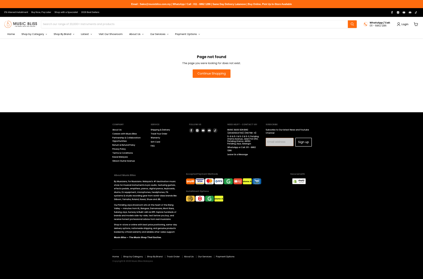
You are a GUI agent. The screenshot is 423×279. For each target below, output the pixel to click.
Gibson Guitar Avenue (123, 160)
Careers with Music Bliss (124, 133)
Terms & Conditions (122, 153)
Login (405, 24)
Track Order (173, 256)
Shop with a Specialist (66, 12)
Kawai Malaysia (120, 156)
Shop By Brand (155, 256)
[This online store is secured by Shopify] (300, 183)
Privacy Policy (119, 149)
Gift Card (155, 141)
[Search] (352, 24)
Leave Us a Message (237, 154)
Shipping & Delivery (160, 129)
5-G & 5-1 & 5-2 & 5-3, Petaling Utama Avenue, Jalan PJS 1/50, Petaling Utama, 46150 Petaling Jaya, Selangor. (243, 140)
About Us (117, 129)
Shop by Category (133, 256)
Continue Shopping (211, 73)
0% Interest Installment (16, 12)
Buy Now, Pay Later (41, 12)
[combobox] (194, 24)
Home (115, 256)
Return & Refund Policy (123, 145)
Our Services (205, 256)
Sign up (303, 142)
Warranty (155, 137)
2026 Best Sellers (90, 12)
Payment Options (225, 256)
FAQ (153, 145)
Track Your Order (159, 133)
